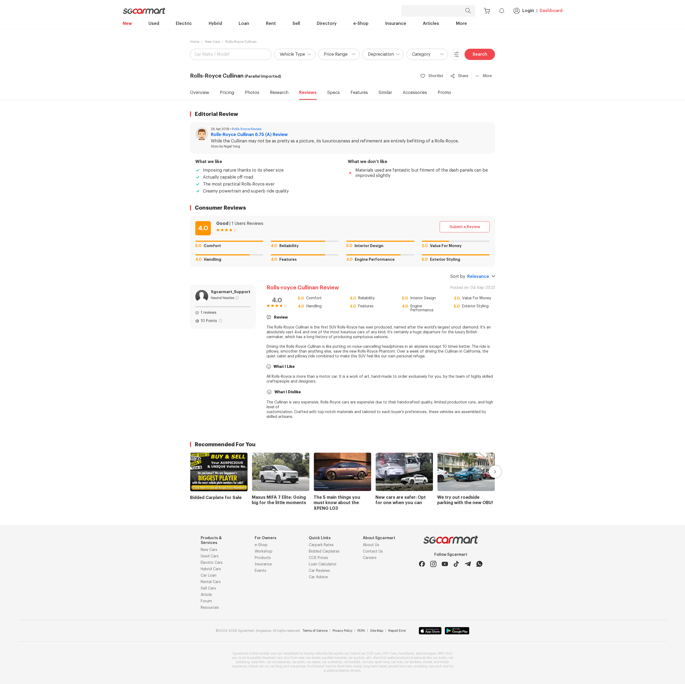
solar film (258, 662)
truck (242, 657)
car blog (276, 666)
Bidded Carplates (324, 551)
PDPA (361, 630)
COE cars (374, 653)
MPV (441, 653)
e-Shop (360, 23)
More (461, 23)
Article (206, 595)
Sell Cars (208, 588)
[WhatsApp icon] (479, 564)
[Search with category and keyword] (468, 11)
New (127, 23)
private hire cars (400, 666)
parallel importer (334, 657)
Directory (327, 23)
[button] (294, 54)
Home (194, 41)
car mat (396, 662)
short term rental (349, 666)
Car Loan (208, 575)
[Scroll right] (489, 471)
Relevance (478, 276)
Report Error (397, 630)
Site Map (376, 630)
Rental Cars (211, 582)
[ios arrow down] (493, 276)
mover (427, 662)
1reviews (208, 313)
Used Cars (210, 556)
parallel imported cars (266, 657)
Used (154, 23)
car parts (298, 662)
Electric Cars (212, 563)
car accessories (278, 662)
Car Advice (318, 577)
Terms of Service (315, 630)
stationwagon (426, 653)
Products (263, 558)
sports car (341, 653)
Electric (184, 23)
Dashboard (551, 11)
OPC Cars (389, 653)
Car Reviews (319, 571)
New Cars (212, 41)
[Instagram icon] (433, 564)
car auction (356, 657)
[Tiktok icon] (456, 564)
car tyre (367, 662)
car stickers (412, 662)
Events (260, 571)
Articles (431, 23)
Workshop (263, 551)
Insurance (395, 23)
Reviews (308, 92)
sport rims (382, 662)
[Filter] (456, 54)
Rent (271, 23)
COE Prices (318, 558)
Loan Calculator (323, 564)
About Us (371, 545)
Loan (244, 23)
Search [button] (480, 54)
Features (359, 92)
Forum (206, 601)
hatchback (406, 653)
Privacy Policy (342, 630)
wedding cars (424, 666)
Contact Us (373, 551)
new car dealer (309, 657)
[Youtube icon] (445, 564)
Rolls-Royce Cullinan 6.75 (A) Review (249, 135)
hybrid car (357, 653)
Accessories (415, 92)
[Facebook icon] (422, 564)
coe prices (297, 666)
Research (279, 92)
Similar (385, 92)
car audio (440, 657)
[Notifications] (501, 10)
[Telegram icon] (468, 564)
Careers (369, 558)
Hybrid (215, 23)
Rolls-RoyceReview (247, 129)
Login (528, 11)
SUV (449, 653)
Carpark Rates (321, 545)
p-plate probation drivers (342, 670)
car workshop (332, 662)
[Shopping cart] (487, 11)
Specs (333, 92)
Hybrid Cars (211, 569)
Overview (199, 92)
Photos (252, 92)
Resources (210, 608)
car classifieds (288, 653)
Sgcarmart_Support (230, 292)
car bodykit (352, 662)
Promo (444, 92)
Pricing (227, 92)
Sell (296, 23)
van (234, 657)
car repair (313, 662)
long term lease (375, 666)
